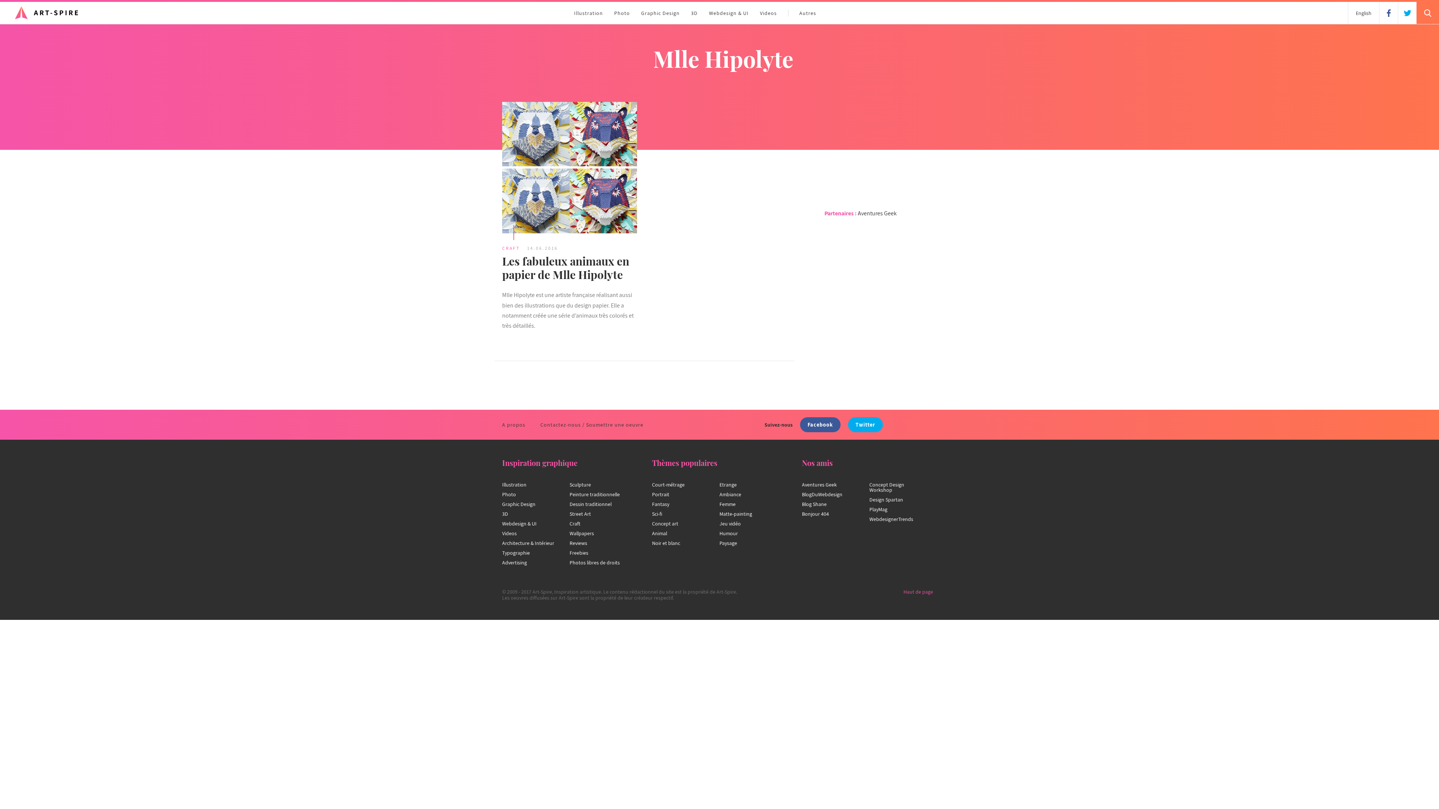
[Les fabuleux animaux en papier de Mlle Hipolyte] (569, 169)
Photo (622, 13)
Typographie (516, 552)
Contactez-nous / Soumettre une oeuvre (591, 424)
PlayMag (878, 509)
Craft (511, 248)
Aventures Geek (877, 213)
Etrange (728, 484)
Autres (807, 13)
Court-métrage (668, 484)
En (1364, 13)
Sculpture (580, 484)
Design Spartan (886, 499)
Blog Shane (814, 504)
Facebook (820, 424)
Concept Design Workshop (886, 487)
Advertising (514, 562)
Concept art (665, 523)
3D (694, 13)
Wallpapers (582, 533)
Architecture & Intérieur (528, 543)
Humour (729, 533)
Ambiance (730, 494)
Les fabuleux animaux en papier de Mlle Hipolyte (565, 268)
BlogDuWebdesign (822, 494)
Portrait (660, 494)
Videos (768, 13)
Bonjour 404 (815, 513)
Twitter (865, 424)
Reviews (578, 543)
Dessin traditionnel (591, 504)
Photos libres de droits (595, 562)
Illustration (588, 13)
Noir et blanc (666, 543)
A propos (513, 424)
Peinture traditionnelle (595, 494)
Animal (659, 533)
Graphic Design (660, 13)
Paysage (728, 543)
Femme (728, 504)
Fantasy (660, 504)
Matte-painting (736, 513)
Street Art (580, 513)
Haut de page (918, 591)
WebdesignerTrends (891, 519)
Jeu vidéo (730, 523)
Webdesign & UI (729, 13)
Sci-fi (657, 513)
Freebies (579, 552)
